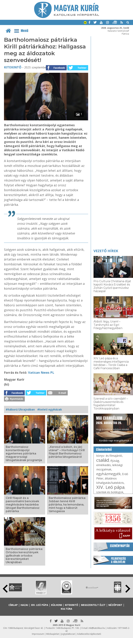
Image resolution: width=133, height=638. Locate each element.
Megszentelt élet (93, 605)
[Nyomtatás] (14, 400)
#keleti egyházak (49, 409)
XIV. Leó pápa (110, 487)
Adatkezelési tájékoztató (89, 633)
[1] (46, 119)
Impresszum (38, 633)
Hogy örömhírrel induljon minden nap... (112, 424)
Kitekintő (12, 67)
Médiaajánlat (52, 633)
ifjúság (114, 461)
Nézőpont (115, 605)
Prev (5, 589)
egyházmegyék (108, 473)
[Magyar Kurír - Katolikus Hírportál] (66, 17)
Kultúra (66, 608)
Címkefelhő (104, 449)
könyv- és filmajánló (109, 456)
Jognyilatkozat (68, 633)
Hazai (24, 605)
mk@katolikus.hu (96, 628)
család (102, 460)
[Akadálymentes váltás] (85, 23)
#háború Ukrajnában (20, 409)
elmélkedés (103, 465)
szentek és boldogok (109, 492)
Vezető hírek (106, 250)
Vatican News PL (41, 372)
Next (127, 589)
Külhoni (56, 605)
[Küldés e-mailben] (57, 394)
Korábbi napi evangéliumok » (115, 440)
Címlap (13, 605)
